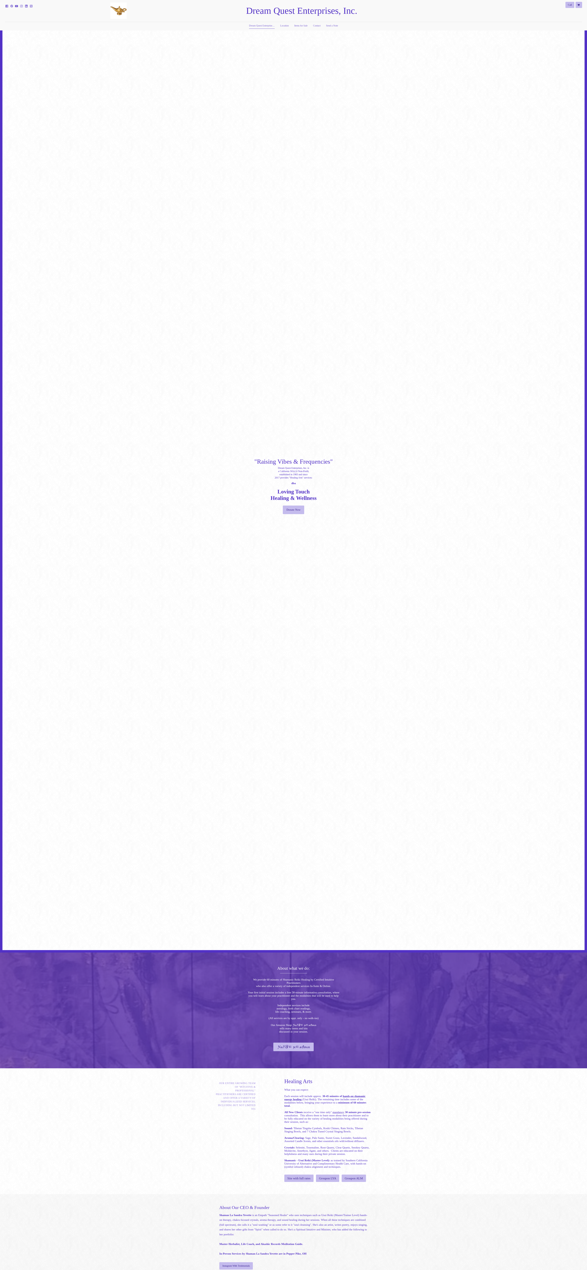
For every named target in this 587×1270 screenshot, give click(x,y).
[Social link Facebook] (6, 6)
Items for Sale (301, 25)
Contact (317, 25)
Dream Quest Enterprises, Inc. (301, 11)
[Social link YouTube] (16, 6)
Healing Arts (298, 1081)
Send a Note (332, 25)
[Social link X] (31, 6)
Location (284, 25)
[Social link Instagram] (21, 6)
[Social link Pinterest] (11, 6)
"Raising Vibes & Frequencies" (293, 461)
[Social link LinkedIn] (26, 6)
